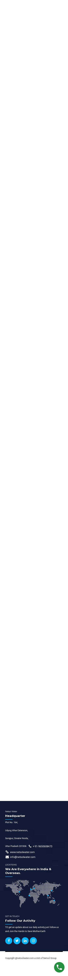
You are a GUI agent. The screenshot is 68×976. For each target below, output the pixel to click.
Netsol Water (12, 308)
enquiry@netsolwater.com (26, 797)
